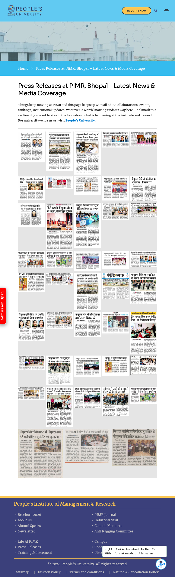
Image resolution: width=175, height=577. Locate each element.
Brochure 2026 (29, 515)
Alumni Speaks (29, 526)
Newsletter (26, 531)
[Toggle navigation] (166, 10)
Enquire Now (137, 10)
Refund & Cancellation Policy (136, 572)
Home (23, 68)
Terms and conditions (87, 572)
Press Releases (29, 547)
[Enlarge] (39, 137)
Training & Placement (35, 553)
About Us (25, 520)
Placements (104, 553)
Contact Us (103, 547)
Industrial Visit (106, 520)
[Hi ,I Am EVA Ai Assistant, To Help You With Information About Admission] (161, 564)
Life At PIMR (28, 541)
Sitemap (22, 572)
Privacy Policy (49, 572)
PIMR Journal (105, 515)
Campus (101, 541)
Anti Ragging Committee (114, 531)
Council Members (108, 526)
